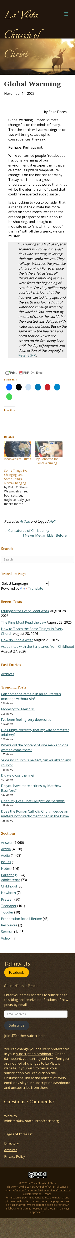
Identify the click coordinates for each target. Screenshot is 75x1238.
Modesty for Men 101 (18, 709)
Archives (7, 674)
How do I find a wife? (17, 640)
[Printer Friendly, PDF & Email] (24, 372)
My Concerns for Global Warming (46, 461)
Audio (5, 855)
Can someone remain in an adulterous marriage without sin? (31, 696)
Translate (35, 588)
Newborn (8, 892)
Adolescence (10, 880)
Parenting (9, 875)
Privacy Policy (14, 1156)
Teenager (8, 906)
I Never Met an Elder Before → (47, 535)
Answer (7, 842)
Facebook (16, 972)
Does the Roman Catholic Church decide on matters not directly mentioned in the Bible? (35, 813)
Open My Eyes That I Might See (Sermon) (33, 801)
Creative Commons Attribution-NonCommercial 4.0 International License (42, 1192)
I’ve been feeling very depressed (26, 719)
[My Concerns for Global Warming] (48, 449)
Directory (11, 1143)
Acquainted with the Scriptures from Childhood (37, 646)
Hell (52, 521)
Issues (6, 862)
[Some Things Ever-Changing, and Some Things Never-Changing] (19, 487)
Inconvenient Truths (17, 459)
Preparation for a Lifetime (21, 918)
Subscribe (16, 1025)
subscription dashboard (34, 1054)
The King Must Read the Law (23, 622)
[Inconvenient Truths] (17, 449)
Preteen (7, 899)
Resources (9, 925)
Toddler (7, 912)
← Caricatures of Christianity (26, 530)
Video (5, 938)
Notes (6, 868)
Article (25, 521)
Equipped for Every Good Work (25, 611)
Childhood (9, 886)
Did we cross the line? (18, 775)
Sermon (7, 931)
